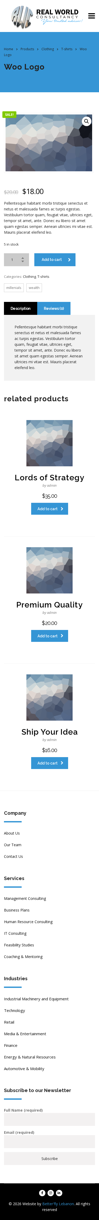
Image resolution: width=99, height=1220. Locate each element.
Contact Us (13, 856)
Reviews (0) (54, 308)
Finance (10, 1045)
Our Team (12, 844)
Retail (9, 1022)
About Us (12, 833)
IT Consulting (15, 933)
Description (21, 308)
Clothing (29, 276)
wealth (34, 287)
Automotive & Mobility (24, 1068)
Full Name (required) (23, 1110)
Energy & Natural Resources (30, 1057)
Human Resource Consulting (28, 921)
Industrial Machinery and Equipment (36, 998)
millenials (13, 287)
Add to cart (52, 259)
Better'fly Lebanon (58, 1203)
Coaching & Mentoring (23, 956)
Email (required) (19, 1132)
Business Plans (17, 910)
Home (8, 49)
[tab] (20, 308)
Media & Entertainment (25, 1033)
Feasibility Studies (19, 944)
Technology (14, 1010)
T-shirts (43, 276)
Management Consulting (25, 898)
